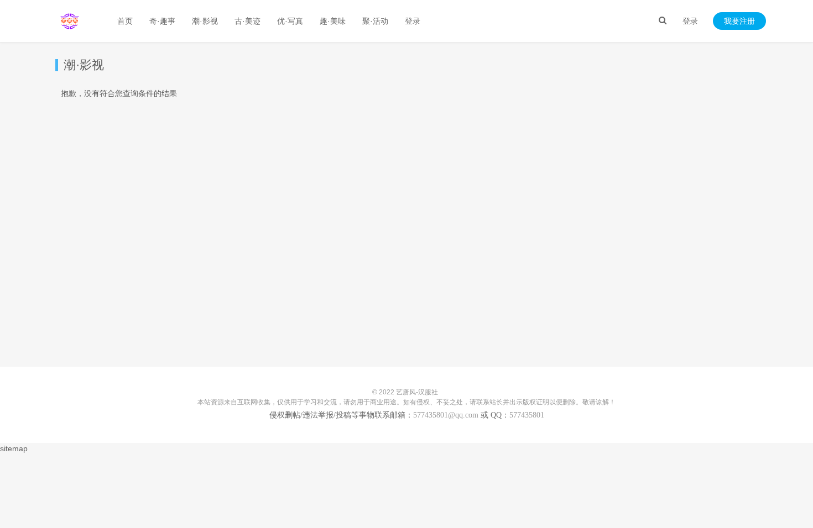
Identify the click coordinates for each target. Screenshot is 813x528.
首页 (125, 21)
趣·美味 (333, 21)
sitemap (14, 448)
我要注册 (739, 21)
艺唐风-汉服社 (417, 392)
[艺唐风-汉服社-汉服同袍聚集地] (69, 21)
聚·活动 (375, 21)
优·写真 (290, 21)
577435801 (526, 415)
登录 (690, 21)
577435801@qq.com (445, 415)
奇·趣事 (162, 21)
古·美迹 (247, 21)
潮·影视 (205, 21)
